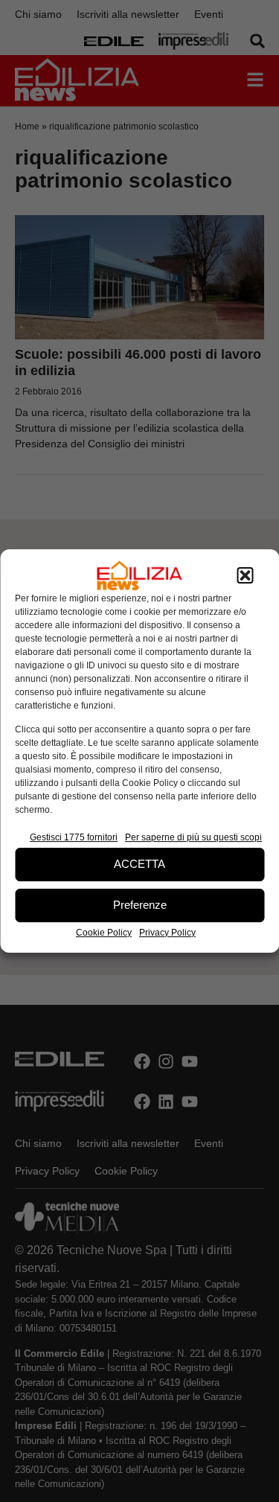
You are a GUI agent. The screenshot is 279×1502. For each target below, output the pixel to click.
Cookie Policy (104, 932)
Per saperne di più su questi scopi (193, 837)
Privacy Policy (167, 932)
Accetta (139, 863)
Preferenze (140, 904)
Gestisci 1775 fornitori (74, 837)
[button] (244, 575)
